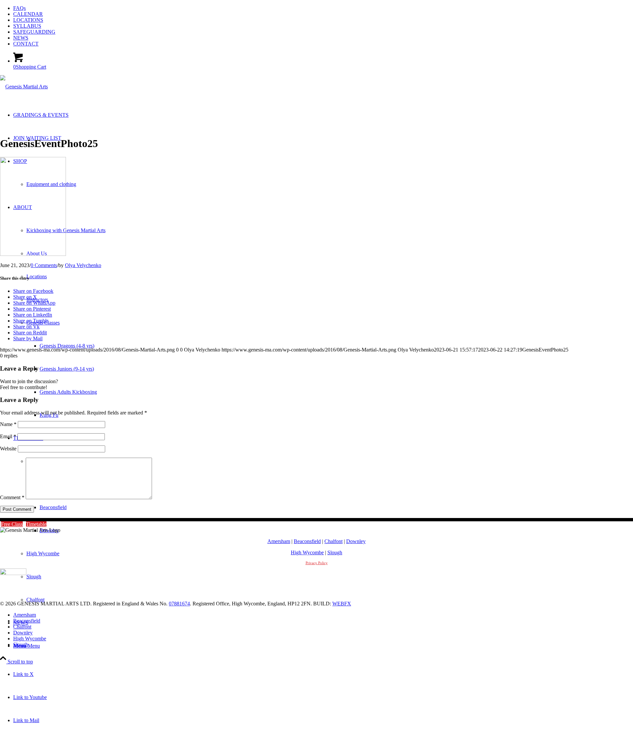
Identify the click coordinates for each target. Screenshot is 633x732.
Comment (12, 497)
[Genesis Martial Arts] (24, 86)
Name (8, 424)
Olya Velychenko (83, 265)
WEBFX (341, 603)
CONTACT (26, 43)
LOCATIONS (28, 20)
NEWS (20, 38)
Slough (334, 552)
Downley (356, 541)
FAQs (19, 8)
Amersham (278, 541)
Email (8, 436)
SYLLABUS (27, 26)
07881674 (179, 603)
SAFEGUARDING (34, 32)
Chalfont (333, 541)
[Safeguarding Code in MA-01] (13, 573)
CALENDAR (28, 14)
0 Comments (44, 265)
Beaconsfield (307, 541)
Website (8, 448)
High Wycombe (307, 552)
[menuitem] (323, 8)
